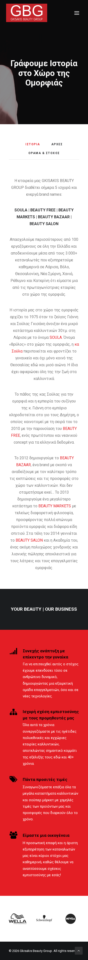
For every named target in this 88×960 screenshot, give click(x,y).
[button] (77, 13)
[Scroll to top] (79, 950)
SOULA (56, 337)
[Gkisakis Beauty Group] (26, 13)
